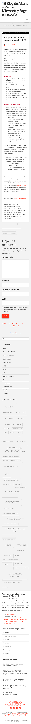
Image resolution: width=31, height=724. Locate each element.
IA (3, 379)
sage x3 (7, 565)
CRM (4, 369)
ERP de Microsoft (21, 185)
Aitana (4, 348)
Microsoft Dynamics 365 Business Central (15, 519)
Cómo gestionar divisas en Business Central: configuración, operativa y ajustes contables (15, 687)
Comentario (8, 257)
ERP (14, 44)
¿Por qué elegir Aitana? (15, 703)
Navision (8, 545)
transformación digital (11, 582)
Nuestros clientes (7, 383)
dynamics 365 (22, 442)
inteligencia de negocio (10, 496)
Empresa (7, 653)
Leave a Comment (10, 46)
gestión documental (20, 487)
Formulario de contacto (10, 623)
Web (4, 299)
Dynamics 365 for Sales (11, 456)
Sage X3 (5, 390)
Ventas (5, 586)
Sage (17, 556)
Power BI (20, 551)
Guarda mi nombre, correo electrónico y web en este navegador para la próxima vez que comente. (16, 309)
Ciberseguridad (7, 362)
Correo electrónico (11, 290)
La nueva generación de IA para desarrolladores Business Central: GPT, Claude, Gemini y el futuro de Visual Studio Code (15, 672)
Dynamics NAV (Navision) (10, 714)
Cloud (4, 365)
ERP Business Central (11, 480)
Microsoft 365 (9, 508)
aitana (9, 406)
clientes (5, 432)
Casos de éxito (7, 359)
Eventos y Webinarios (10, 650)
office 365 (21, 545)
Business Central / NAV (9, 352)
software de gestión (15, 575)
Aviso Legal (21, 704)
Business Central (14, 418)
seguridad (18, 564)
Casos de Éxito (8, 646)
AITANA (7, 632)
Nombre (6, 281)
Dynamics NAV (11, 466)
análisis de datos (8, 412)
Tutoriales (5, 393)
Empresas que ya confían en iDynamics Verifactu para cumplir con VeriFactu (14, 680)
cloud (12, 432)
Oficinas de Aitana (15, 701)
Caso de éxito (6, 428)
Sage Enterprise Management (10, 559)
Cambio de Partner (11, 704)
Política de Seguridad (15, 705)
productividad (7, 555)
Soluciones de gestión (10, 636)
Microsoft (12, 502)
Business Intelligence (8, 355)
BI (23, 412)
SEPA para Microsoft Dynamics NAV (11, 227)
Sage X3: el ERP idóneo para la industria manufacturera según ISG (14, 693)
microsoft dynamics (10, 513)
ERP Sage (17, 484)
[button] (26, 20)
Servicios (7, 643)
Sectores (7, 639)
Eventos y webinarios (8, 376)
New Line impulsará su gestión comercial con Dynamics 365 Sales (14, 664)
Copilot (19, 432)
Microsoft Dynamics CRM (10, 523)
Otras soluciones (7, 386)
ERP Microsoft (7, 484)
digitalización (8, 442)
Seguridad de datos (21, 568)
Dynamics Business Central (12, 460)
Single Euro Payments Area (9, 233)
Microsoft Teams (9, 540)
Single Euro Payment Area (9, 230)
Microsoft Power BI (9, 535)
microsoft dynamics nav (15, 530)
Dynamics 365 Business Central (15, 449)
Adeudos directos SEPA (20, 198)
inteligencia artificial (12, 492)
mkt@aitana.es (11, 614)
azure (18, 412)
